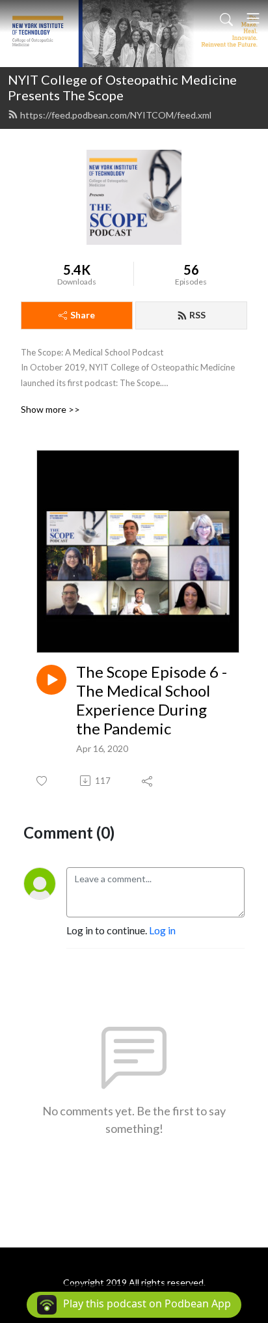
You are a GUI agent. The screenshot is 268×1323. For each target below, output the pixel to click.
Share (82, 314)
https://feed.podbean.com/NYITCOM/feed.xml (115, 114)
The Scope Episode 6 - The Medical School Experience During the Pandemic (151, 700)
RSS (197, 314)
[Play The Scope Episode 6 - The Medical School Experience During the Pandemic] (51, 680)
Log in (162, 930)
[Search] (226, 18)
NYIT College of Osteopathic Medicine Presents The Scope (122, 87)
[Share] (148, 780)
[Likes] (42, 781)
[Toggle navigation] (253, 18)
